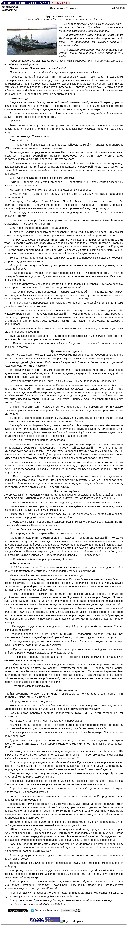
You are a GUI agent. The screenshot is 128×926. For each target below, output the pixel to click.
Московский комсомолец (10, 8)
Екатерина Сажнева (64, 8)
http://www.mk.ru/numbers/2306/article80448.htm (38, 904)
